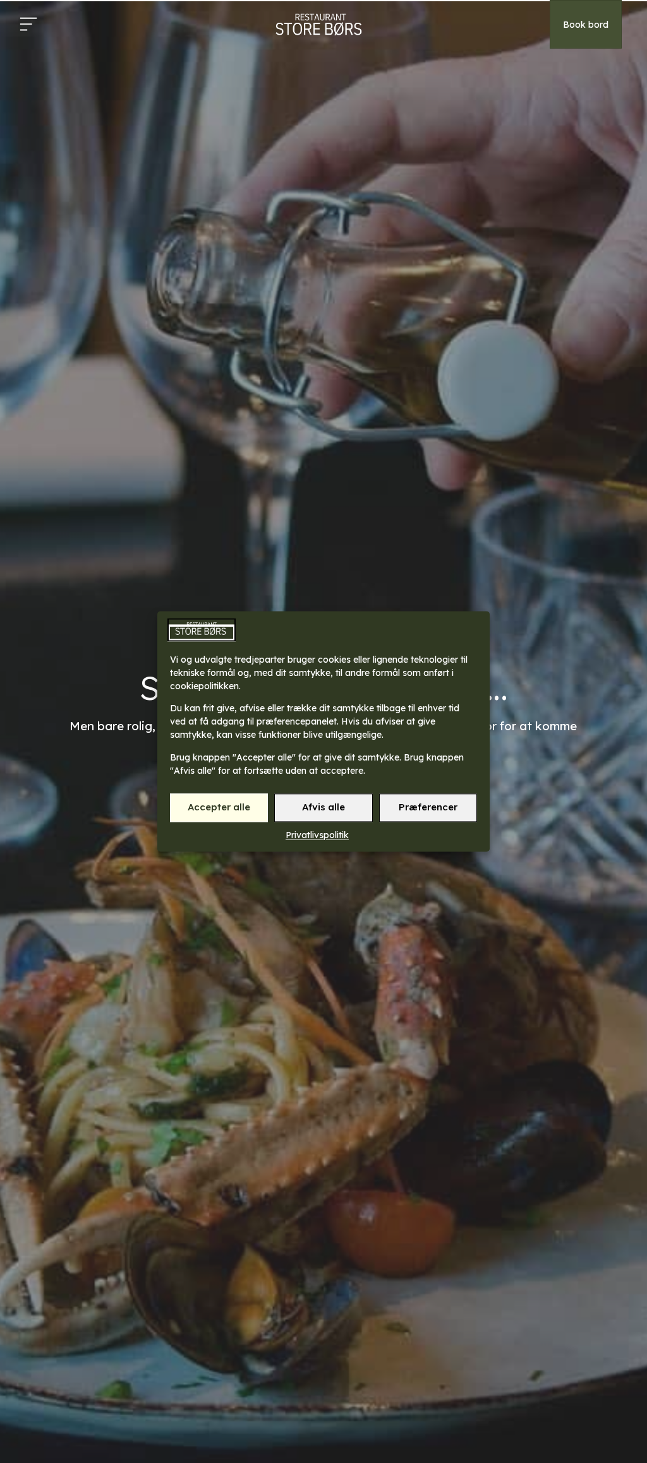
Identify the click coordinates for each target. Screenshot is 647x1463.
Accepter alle (219, 808)
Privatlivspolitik (317, 835)
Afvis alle (323, 808)
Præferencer (428, 808)
